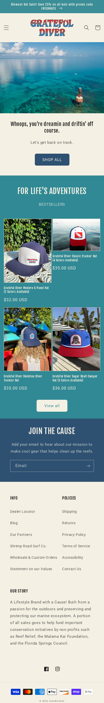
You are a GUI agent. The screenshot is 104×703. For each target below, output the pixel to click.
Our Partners (21, 535)
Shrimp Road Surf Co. (28, 546)
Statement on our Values (31, 569)
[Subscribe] (88, 466)
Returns (68, 523)
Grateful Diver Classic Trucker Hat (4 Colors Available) (75, 258)
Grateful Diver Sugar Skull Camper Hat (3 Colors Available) (75, 378)
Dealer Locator (22, 511)
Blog (14, 523)
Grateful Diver (57, 701)
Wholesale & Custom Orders (33, 557)
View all (52, 406)
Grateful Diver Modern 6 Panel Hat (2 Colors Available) (26, 290)
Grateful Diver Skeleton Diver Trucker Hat (23, 378)
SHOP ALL (52, 159)
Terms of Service (76, 546)
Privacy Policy (74, 535)
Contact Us (71, 569)
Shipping (69, 511)
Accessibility (72, 557)
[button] (6, 27)
